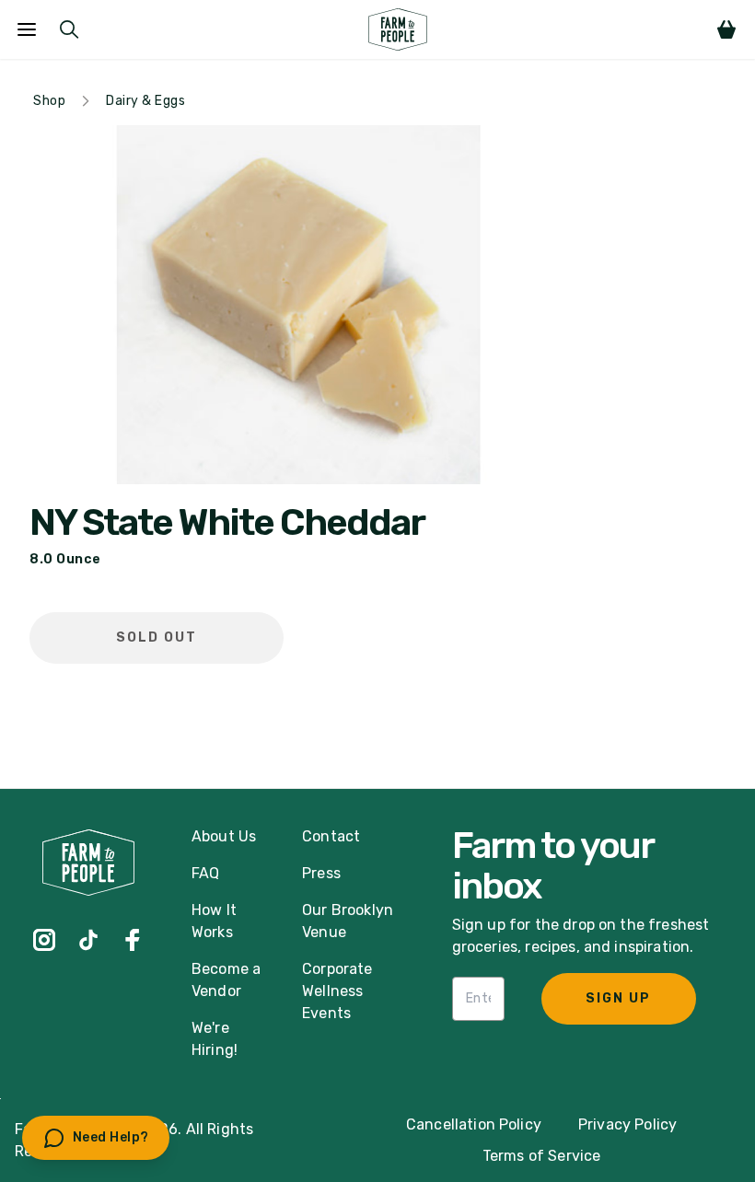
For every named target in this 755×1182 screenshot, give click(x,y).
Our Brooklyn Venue (347, 921)
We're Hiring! (215, 1039)
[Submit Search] (69, 29)
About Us (224, 836)
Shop (49, 101)
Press (321, 873)
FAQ (205, 873)
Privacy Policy (627, 1124)
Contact (331, 836)
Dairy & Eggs (145, 101)
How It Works (214, 921)
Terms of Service (541, 1156)
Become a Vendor (226, 980)
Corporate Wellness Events (337, 991)
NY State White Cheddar (226, 523)
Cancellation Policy (473, 1124)
